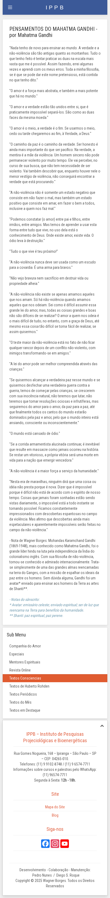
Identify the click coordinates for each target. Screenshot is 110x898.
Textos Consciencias (25, 678)
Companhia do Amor (25, 646)
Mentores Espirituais (24, 662)
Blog (55, 815)
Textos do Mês (20, 702)
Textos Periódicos (23, 694)
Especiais (16, 654)
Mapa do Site (55, 807)
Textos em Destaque (24, 710)
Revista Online (20, 670)
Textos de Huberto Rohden (29, 686)
